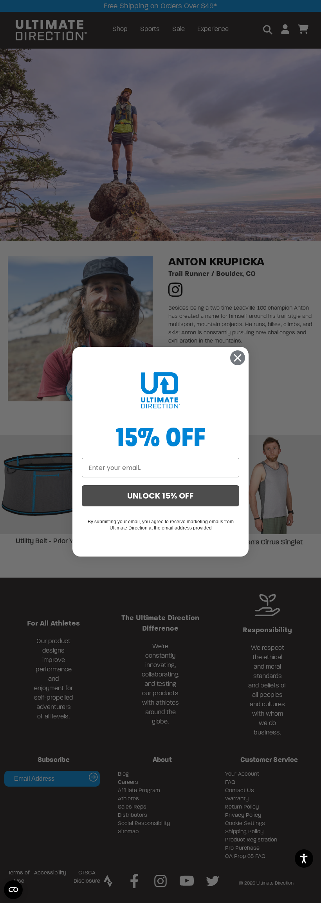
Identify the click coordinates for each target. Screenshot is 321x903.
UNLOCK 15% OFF (160, 495)
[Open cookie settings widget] (13, 889)
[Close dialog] (237, 358)
